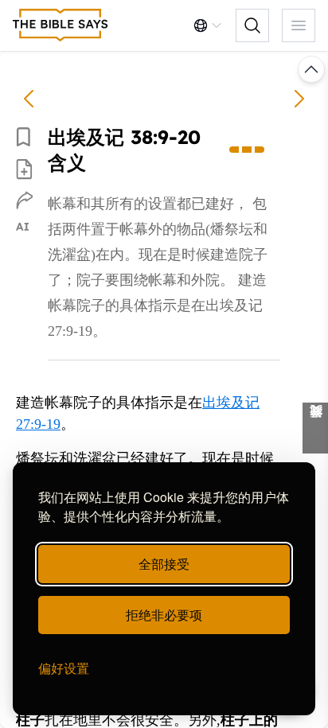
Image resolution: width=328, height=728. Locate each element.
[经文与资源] (315, 428)
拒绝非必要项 (164, 614)
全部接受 (164, 564)
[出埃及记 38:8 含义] (28, 98)
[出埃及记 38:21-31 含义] (299, 98)
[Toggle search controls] (252, 25)
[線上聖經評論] (60, 25)
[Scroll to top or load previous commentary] (311, 69)
